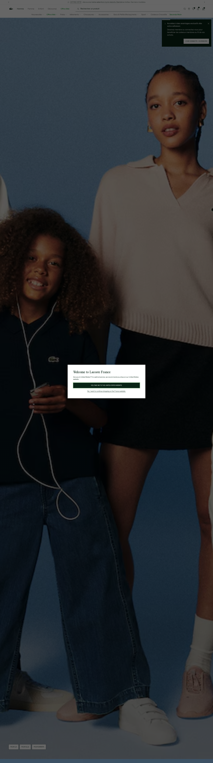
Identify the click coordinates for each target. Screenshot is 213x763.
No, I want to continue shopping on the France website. (106, 391)
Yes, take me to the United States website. (106, 385)
